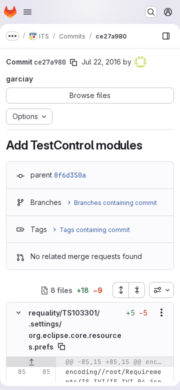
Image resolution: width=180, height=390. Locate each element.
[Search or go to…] (151, 12)
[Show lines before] (31, 362)
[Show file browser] (166, 36)
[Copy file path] (62, 346)
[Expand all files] (120, 290)
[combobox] (161, 290)
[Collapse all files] (137, 290)
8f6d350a (70, 175)
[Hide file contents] (18, 312)
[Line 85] (17, 372)
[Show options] (162, 312)
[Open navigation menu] (28, 12)
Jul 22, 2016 (101, 62)
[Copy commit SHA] (74, 62)
